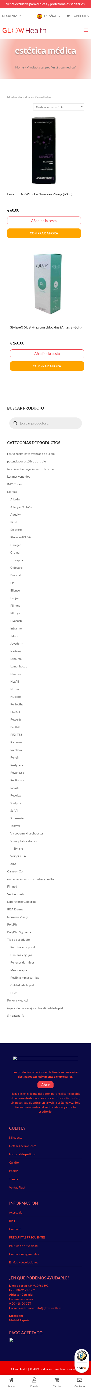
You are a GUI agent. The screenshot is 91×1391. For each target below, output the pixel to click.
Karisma (15, 651)
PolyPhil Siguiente (19, 932)
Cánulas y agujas (21, 955)
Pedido (13, 1171)
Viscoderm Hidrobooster (26, 833)
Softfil (14, 810)
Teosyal (15, 825)
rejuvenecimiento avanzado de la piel (31, 453)
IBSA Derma (15, 909)
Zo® (13, 863)
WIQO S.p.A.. (18, 856)
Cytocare (16, 567)
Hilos (13, 993)
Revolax (15, 795)
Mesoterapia (18, 970)
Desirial (15, 575)
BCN (13, 522)
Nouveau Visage (17, 917)
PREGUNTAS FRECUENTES (27, 1237)
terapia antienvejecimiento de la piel (31, 469)
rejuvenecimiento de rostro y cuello (30, 879)
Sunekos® (16, 818)
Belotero (16, 529)
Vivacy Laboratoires (23, 841)
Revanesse (17, 772)
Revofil (14, 788)
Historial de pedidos (22, 1154)
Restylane (16, 765)
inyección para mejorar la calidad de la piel (35, 1008)
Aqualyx (15, 514)
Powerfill (16, 719)
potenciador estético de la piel (27, 461)
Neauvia (15, 674)
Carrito (14, 1162)
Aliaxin (15, 499)
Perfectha (16, 704)
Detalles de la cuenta (22, 1146)
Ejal (12, 582)
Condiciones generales (24, 1254)
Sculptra (15, 803)
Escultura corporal (22, 947)
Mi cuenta (9, 15)
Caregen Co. (15, 871)
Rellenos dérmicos (22, 962)
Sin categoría (15, 1015)
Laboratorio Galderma (21, 901)
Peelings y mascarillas (24, 977)
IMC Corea (14, 484)
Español (50, 15)
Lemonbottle (18, 666)
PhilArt (15, 712)
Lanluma (16, 658)
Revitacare (17, 780)
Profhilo (15, 727)
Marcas (12, 491)
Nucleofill (16, 696)
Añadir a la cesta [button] (44, 220)
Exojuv (14, 598)
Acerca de (15, 1212)
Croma (14, 552)
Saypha (18, 560)
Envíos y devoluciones (23, 1262)
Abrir (45, 1085)
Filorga (15, 613)
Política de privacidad (23, 1245)
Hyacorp (16, 620)
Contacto (15, 1229)
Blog (12, 1220)
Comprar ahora (44, 233)
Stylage (18, 848)
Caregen (15, 545)
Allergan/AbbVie (21, 507)
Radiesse (16, 742)
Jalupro (15, 636)
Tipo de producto (18, 939)
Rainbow (16, 750)
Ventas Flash (15, 894)
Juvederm (16, 643)
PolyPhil (12, 924)
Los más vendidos (18, 476)
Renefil (14, 757)
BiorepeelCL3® (20, 537)
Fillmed (15, 605)
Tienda (13, 1179)
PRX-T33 (16, 734)
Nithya (14, 689)
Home (19, 67)
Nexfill (14, 681)
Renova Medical (17, 1000)
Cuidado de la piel (22, 985)
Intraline (16, 628)
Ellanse (15, 590)
